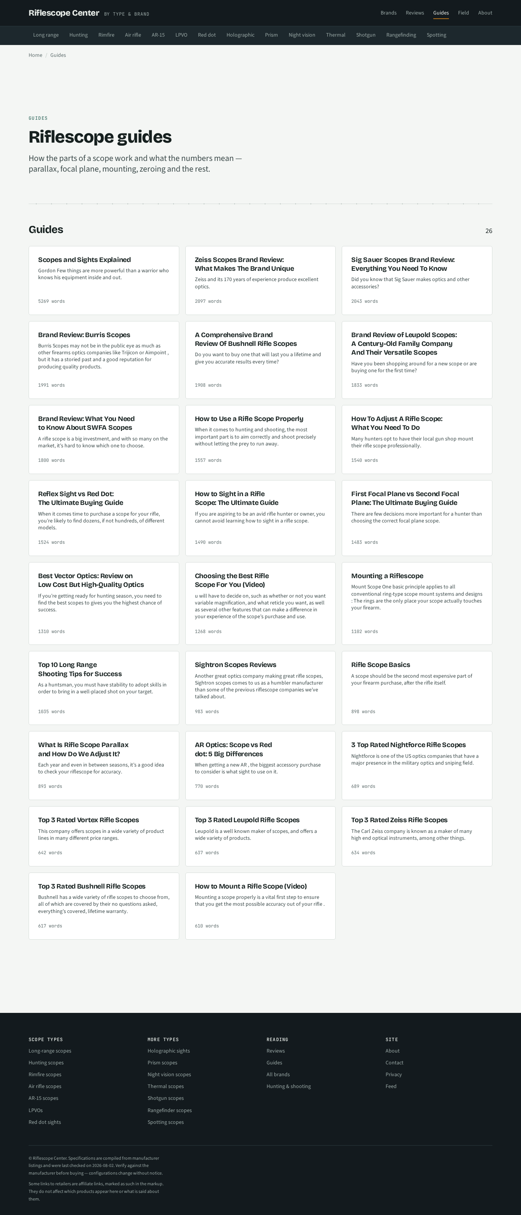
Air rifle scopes (45, 1086)
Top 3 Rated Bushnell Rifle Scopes (92, 886)
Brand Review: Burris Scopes (84, 335)
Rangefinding (401, 35)
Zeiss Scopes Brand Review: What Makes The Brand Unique (244, 264)
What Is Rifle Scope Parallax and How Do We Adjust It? (83, 749)
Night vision (302, 35)
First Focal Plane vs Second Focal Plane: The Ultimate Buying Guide (405, 498)
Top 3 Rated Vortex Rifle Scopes (88, 820)
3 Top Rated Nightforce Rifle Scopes (408, 745)
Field (463, 13)
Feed (391, 1086)
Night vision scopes (169, 1074)
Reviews (415, 13)
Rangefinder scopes (170, 1110)
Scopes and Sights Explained (84, 260)
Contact (395, 1063)
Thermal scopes (166, 1086)
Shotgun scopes (166, 1098)
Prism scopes (162, 1063)
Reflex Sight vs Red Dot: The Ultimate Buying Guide (80, 498)
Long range (46, 35)
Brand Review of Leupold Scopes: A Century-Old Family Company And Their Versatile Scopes (404, 344)
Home (35, 55)
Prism (271, 35)
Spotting (436, 35)
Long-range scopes (50, 1051)
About (485, 13)
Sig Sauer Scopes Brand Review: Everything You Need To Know (403, 264)
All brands (278, 1074)
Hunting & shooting (289, 1086)
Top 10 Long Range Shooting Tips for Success (80, 669)
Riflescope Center (89, 13)
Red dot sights (45, 1122)
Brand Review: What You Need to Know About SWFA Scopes (86, 423)
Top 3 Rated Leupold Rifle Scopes (247, 820)
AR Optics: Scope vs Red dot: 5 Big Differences (233, 749)
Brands (389, 13)
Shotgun (366, 35)
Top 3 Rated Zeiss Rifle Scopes (399, 820)
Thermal (336, 35)
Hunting (78, 35)
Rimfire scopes (45, 1074)
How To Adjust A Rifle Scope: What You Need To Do (396, 423)
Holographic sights (169, 1051)
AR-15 (158, 35)
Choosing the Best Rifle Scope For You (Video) (232, 580)
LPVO (181, 35)
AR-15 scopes (43, 1098)
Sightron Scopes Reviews (236, 665)
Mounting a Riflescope (387, 576)
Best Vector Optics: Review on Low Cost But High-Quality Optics (91, 580)
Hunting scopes (46, 1063)
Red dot (207, 35)
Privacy (394, 1074)
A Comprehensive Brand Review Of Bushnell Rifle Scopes (246, 339)
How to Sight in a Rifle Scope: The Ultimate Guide (236, 498)
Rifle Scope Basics (380, 665)
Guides (441, 13)
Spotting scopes (166, 1122)
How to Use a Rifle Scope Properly (249, 419)
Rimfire (106, 35)
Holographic (240, 35)
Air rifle (133, 35)
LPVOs (36, 1110)
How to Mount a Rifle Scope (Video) (251, 886)
